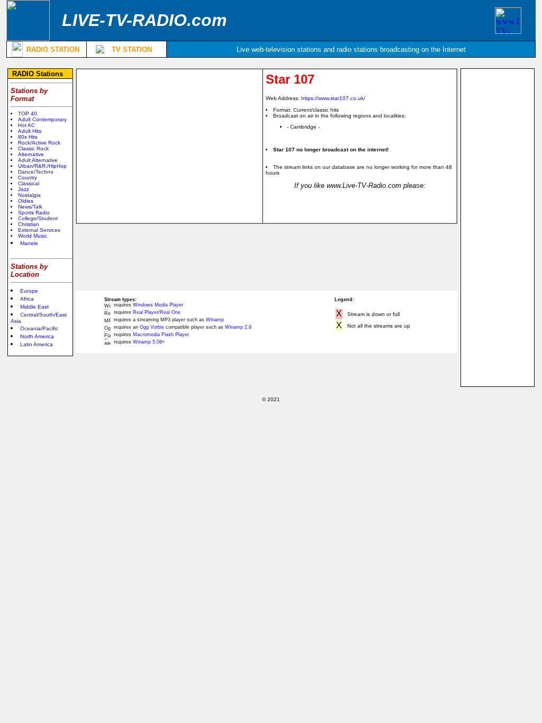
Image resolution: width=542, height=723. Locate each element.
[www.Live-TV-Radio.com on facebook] (508, 30)
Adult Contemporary (42, 119)
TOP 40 (27, 113)
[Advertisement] (169, 146)
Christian (28, 224)
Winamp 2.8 (238, 327)
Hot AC (26, 125)
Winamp (215, 319)
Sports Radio (34, 212)
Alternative (31, 154)
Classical (28, 183)
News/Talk (30, 207)
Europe (29, 291)
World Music (32, 236)
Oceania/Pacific (39, 328)
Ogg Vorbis (152, 327)
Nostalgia (29, 195)
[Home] (28, 37)
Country (27, 177)
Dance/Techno (35, 172)
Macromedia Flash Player (161, 334)
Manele (29, 243)
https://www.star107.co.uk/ (333, 98)
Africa (27, 299)
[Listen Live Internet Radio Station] (17, 54)
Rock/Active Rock (39, 143)
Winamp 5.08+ (149, 342)
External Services (39, 230)
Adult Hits (29, 131)
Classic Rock (33, 148)
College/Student (38, 218)
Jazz (23, 189)
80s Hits (28, 137)
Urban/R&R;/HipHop (42, 166)
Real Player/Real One (156, 312)
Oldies (25, 201)
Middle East (34, 307)
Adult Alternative (38, 160)
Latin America (36, 344)
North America (37, 336)
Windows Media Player (158, 305)
